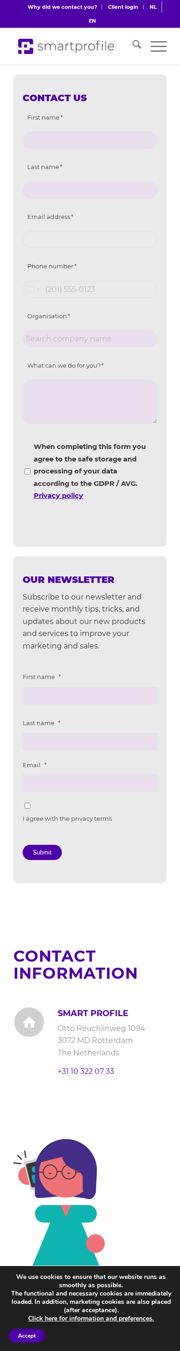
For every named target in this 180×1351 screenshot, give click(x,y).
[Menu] (154, 46)
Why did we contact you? (62, 7)
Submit (42, 852)
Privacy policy (58, 495)
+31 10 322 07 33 (86, 1071)
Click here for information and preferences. (91, 1319)
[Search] (132, 46)
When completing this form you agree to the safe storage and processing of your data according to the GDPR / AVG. (90, 471)
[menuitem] (62, 7)
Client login (123, 7)
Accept (27, 1335)
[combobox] (32, 289)
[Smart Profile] (66, 46)
